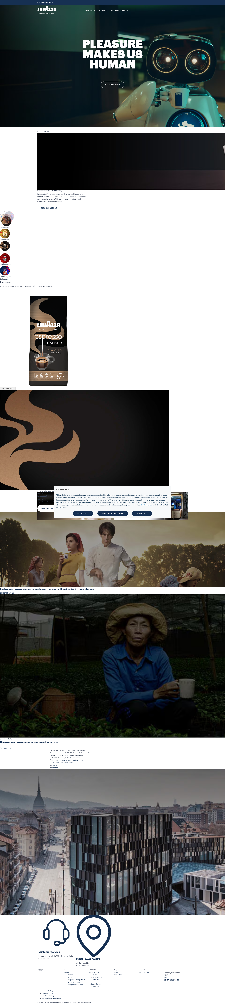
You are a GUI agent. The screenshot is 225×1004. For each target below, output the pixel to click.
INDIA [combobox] (166, 975)
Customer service (49, 952)
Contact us (118, 975)
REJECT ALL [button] (142, 513)
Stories (96, 980)
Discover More (49, 208)
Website (55, 768)
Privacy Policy (47, 991)
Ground (71, 977)
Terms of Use (144, 972)
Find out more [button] (5, 748)
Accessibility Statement (51, 998)
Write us (55, 765)
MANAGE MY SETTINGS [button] (112, 513)
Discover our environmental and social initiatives (29, 742)
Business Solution (95, 984)
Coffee (66, 972)
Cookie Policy (47, 993)
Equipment (97, 977)
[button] (75, 970)
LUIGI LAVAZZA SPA (88, 959)
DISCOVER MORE (8, 293)
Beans (70, 975)
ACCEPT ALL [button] (83, 513)
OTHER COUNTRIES (171, 980)
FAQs (116, 972)
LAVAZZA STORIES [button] (119, 10)
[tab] (0, 214)
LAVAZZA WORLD (45, 2)
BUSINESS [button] (103, 10)
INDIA (166, 978)
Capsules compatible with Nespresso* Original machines (76, 982)
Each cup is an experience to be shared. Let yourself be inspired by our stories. (47, 589)
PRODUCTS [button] (90, 10)
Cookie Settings (48, 996)
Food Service (93, 972)
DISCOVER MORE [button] (112, 84)
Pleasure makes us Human (112, 54)
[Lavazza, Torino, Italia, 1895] (46, 10)
